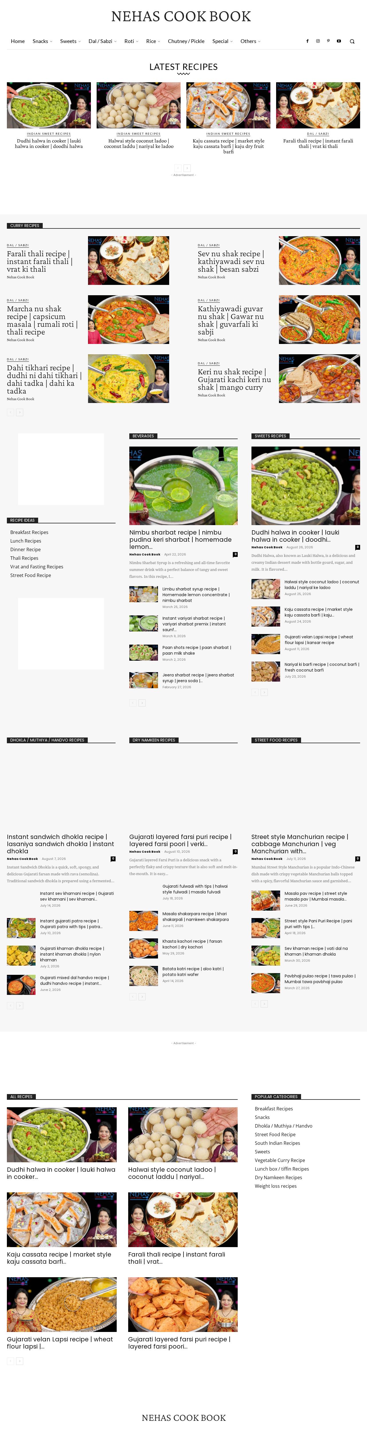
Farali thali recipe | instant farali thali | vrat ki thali (318, 143)
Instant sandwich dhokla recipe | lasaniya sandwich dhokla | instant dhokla (60, 844)
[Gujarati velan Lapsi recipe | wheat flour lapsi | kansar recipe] (265, 644)
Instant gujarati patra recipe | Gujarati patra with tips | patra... (71, 924)
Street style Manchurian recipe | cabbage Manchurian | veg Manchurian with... (299, 844)
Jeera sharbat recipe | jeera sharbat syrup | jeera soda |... (198, 678)
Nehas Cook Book (20, 277)
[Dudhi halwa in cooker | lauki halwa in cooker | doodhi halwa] (49, 105)
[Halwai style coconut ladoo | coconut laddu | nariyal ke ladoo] (139, 105)
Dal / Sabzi (318, 133)
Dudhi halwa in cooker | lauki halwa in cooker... (61, 1173)
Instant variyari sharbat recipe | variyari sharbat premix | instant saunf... (194, 624)
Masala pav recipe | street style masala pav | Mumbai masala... (316, 896)
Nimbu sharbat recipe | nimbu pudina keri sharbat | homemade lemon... (180, 539)
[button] (352, 41)
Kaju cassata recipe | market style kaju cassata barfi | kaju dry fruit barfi (228, 146)
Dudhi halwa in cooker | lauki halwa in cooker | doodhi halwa (49, 143)
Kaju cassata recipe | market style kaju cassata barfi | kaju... (319, 612)
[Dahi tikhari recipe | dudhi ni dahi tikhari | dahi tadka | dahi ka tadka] (128, 378)
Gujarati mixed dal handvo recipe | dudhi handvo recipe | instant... (74, 980)
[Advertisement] (111, 191)
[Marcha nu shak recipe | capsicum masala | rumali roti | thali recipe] (128, 319)
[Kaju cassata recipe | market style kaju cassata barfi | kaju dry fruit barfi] (228, 105)
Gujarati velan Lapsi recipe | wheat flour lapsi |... (60, 1343)
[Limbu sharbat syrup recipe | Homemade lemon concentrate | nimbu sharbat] (143, 594)
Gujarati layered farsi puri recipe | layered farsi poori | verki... (180, 840)
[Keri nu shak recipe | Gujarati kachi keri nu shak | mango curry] (319, 378)
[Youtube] (339, 41)
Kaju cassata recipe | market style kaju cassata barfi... (59, 1258)
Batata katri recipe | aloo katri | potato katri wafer (193, 971)
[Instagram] (318, 41)
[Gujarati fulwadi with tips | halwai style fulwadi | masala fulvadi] (143, 893)
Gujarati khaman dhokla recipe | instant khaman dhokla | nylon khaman (72, 954)
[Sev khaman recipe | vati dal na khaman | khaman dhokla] (265, 956)
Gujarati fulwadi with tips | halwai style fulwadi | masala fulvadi (195, 889)
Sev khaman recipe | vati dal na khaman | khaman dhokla (316, 951)
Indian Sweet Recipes (49, 133)
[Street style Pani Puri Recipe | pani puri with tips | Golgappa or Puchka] (265, 928)
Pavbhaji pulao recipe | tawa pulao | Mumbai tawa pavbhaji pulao (320, 979)
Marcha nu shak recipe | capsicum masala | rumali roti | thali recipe (42, 320)
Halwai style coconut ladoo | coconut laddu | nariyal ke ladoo (138, 143)
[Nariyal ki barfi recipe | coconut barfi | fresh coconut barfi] (265, 672)
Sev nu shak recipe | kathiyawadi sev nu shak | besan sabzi (231, 261)
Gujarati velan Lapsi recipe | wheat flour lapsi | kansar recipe (319, 639)
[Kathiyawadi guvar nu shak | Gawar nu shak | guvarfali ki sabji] (319, 319)
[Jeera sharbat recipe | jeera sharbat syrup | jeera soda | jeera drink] (143, 680)
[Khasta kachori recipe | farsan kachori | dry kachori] (143, 948)
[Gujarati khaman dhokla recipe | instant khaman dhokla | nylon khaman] (21, 956)
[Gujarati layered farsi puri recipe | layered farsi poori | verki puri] (183, 790)
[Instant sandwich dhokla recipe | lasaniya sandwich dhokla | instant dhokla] (61, 790)
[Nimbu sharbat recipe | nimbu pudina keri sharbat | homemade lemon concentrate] (183, 486)
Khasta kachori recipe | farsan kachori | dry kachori (192, 944)
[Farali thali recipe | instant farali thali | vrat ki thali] (318, 105)
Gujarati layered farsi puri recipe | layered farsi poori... (179, 1343)
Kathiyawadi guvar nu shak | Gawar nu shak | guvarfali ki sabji (231, 320)
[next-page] (187, 168)
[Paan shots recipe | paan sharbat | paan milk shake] (143, 653)
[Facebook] (307, 41)
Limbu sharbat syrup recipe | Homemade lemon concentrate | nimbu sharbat (196, 594)
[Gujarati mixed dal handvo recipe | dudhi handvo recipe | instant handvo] (21, 985)
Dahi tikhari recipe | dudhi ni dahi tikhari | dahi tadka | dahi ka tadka (44, 379)
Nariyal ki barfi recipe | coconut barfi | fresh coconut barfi (322, 667)
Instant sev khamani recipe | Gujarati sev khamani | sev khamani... (77, 896)
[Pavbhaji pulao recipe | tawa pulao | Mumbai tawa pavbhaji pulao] (265, 983)
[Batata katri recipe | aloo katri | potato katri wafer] (143, 976)
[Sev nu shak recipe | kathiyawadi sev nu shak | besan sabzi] (319, 260)
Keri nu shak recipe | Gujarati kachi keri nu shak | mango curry (234, 379)
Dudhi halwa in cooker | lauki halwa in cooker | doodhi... (295, 536)
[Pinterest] (328, 41)
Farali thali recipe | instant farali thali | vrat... (176, 1258)
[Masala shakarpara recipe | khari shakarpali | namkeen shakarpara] (143, 921)
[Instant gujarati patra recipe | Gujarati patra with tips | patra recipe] (21, 928)
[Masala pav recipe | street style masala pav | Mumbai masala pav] (265, 901)
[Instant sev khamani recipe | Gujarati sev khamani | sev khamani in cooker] (21, 901)
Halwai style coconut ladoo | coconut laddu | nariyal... (172, 1173)
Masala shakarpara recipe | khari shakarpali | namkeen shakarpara (196, 916)
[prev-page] (177, 168)
